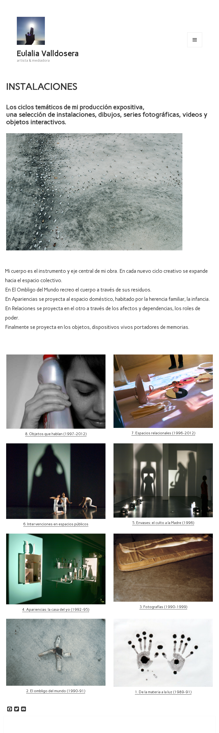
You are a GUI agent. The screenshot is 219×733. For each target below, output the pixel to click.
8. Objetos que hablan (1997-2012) (56, 434)
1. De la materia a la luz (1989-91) (163, 692)
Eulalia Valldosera (48, 53)
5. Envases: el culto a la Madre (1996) (163, 523)
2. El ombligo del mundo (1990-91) (55, 691)
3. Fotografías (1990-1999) (163, 607)
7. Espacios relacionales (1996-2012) (163, 433)
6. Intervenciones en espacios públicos (55, 524)
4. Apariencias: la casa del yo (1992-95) (55, 609)
